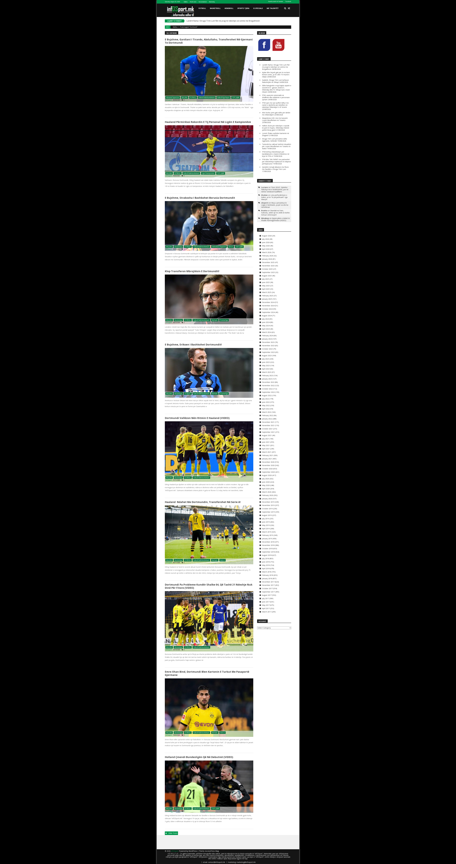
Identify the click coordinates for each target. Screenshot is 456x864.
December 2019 (268, 502)
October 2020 (267, 469)
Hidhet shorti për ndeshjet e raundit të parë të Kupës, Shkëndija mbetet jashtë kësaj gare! (275, 128)
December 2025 (268, 262)
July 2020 (265, 479)
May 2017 (266, 605)
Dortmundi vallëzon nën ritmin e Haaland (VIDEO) (197, 418)
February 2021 (267, 455)
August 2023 (267, 355)
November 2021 (268, 425)
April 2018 (266, 568)
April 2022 (266, 409)
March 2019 (266, 532)
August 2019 (267, 515)
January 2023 (267, 379)
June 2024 (266, 322)
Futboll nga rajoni (223, 98)
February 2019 (267, 535)
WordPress (193, 851)
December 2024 (268, 302)
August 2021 (267, 435)
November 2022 (268, 385)
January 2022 (267, 419)
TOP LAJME (235, 98)
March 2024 (266, 332)
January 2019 (267, 538)
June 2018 (266, 562)
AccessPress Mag (212, 851)
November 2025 (268, 266)
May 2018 (266, 565)
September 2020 (268, 472)
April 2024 (266, 329)
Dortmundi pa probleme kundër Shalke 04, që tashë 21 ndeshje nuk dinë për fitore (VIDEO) (208, 586)
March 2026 (266, 252)
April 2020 (266, 489)
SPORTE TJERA (243, 8)
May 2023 (266, 365)
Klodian (264, 195)
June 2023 (266, 362)
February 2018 (267, 575)
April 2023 (266, 369)
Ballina (186, 1)
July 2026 (265, 239)
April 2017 (266, 608)
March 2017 (266, 612)
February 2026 (267, 256)
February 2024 (267, 335)
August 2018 (267, 555)
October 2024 (267, 309)
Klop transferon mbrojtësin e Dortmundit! (192, 271)
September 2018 (268, 552)
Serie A (230, 247)
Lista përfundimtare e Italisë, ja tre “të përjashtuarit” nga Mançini (274, 197)
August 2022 (267, 395)
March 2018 (266, 572)
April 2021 (266, 449)
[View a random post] (289, 8)
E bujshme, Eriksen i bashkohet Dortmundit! (193, 344)
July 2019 (265, 518)
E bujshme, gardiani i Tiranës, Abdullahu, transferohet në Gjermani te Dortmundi (209, 41)
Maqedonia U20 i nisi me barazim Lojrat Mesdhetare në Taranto (275, 119)
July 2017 (265, 598)
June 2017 (266, 602)
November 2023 (268, 345)
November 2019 (268, 505)
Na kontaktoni (203, 1)
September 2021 (268, 432)
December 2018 (268, 542)
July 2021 (265, 439)
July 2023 (265, 359)
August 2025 (267, 276)
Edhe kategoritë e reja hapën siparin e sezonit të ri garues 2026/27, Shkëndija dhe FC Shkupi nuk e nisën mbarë (276, 88)
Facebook (288, 1)
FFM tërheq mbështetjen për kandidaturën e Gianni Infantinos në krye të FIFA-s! (275, 154)
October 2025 (267, 269)
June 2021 (266, 442)
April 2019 (266, 528)
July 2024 (265, 319)
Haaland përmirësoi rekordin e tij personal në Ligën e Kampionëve (208, 122)
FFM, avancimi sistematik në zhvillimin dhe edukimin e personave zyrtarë (276, 97)
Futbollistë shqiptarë (219, 247)
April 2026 (266, 249)
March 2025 (266, 292)
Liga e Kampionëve (208, 173)
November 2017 (268, 585)
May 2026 (266, 246)
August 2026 (267, 236)
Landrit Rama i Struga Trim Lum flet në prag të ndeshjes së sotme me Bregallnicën (276, 67)
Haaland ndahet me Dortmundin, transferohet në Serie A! (202, 502)
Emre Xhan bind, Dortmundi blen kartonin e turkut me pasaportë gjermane (207, 673)
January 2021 (267, 459)
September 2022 (268, 392)
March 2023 (266, 372)
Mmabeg (265, 218)
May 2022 (266, 405)
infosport (168, 100)
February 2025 (267, 295)
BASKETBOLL (215, 8)
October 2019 (267, 508)
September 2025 (268, 272)
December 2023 (268, 342)
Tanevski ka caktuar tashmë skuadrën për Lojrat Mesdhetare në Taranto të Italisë (276, 146)
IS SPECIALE (258, 8)
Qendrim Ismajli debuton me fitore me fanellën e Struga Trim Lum (275, 168)
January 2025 (267, 299)
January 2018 (267, 578)
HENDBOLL (229, 8)
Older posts (172, 833)
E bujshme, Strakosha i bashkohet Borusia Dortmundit (200, 197)
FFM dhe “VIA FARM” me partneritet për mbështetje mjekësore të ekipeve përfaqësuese (276, 161)
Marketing (212, 1)
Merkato (215, 320)
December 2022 (268, 382)
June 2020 (266, 482)
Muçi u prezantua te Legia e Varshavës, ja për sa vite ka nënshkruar (274, 205)
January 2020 (267, 498)
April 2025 (266, 289)
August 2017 (267, 595)
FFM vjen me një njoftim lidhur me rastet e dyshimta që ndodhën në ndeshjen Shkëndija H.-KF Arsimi (275, 105)
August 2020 (267, 475)
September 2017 (268, 592)
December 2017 (268, 582)
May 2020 (266, 485)
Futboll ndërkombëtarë (207, 98)
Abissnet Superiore (172, 98)
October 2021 (267, 429)
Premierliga (224, 320)
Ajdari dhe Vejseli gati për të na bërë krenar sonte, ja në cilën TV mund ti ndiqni (221, 20)
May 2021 (266, 445)
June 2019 (266, 522)
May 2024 (266, 325)
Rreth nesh (193, 1)
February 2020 (267, 495)
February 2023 (267, 375)
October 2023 (267, 349)
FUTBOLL (202, 8)
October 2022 (267, 389)
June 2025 (266, 282)
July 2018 (265, 558)
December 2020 (268, 462)
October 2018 (267, 548)
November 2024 (268, 305)
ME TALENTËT (273, 8)
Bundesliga (178, 247)
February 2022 (267, 415)
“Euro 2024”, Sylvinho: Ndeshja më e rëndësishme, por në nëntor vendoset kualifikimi (274, 189)
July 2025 (265, 279)
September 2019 (268, 512)
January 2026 (267, 259)
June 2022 (266, 402)
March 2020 (266, 492)
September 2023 (268, 352)
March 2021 (266, 452)
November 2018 (268, 545)
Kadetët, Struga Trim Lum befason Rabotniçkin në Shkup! (275, 81)
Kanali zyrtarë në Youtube (275, 1)
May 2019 (266, 525)
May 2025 (266, 286)
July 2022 (265, 399)
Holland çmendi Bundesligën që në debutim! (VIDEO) (199, 757)
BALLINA (184, 98)
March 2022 (266, 412)
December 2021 (268, 422)
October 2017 (267, 588)
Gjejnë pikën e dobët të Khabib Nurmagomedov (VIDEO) (275, 219)
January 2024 (267, 339)
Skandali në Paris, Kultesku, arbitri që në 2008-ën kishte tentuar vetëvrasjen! (275, 212)
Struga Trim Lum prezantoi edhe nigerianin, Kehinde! (274, 140)
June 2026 (266, 242)
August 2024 (267, 315)
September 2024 (268, 312)
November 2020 (268, 465)
